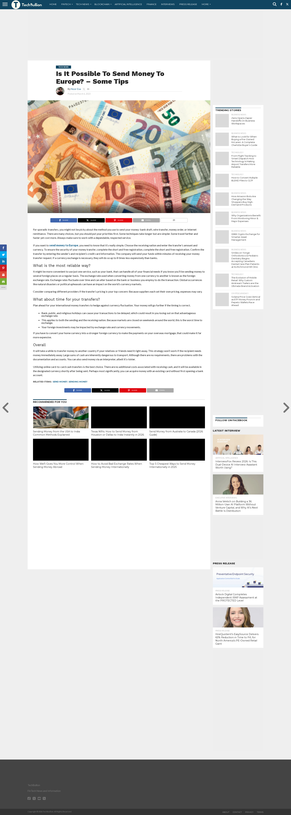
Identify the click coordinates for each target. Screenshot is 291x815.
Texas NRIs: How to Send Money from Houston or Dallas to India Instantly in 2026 (117, 433)
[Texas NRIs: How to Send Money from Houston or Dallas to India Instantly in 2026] (119, 423)
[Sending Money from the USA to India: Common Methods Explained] (61, 423)
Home (53, 4)
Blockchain (101, 4)
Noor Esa (76, 89)
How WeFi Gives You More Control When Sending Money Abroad (58, 465)
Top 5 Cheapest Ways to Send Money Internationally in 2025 (172, 465)
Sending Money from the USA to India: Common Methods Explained (56, 433)
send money (60, 381)
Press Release (188, 4)
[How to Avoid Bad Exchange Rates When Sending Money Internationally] (119, 455)
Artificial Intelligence (128, 4)
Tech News (82, 4)
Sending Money (78, 381)
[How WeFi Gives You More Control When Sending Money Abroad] (61, 455)
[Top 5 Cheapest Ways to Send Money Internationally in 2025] (177, 455)
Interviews (168, 4)
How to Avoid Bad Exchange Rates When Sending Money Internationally (116, 465)
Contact (237, 812)
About (225, 812)
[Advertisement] (145, 34)
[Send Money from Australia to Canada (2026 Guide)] (177, 423)
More (205, 4)
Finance (151, 4)
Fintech (66, 4)
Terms (260, 812)
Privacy (249, 812)
